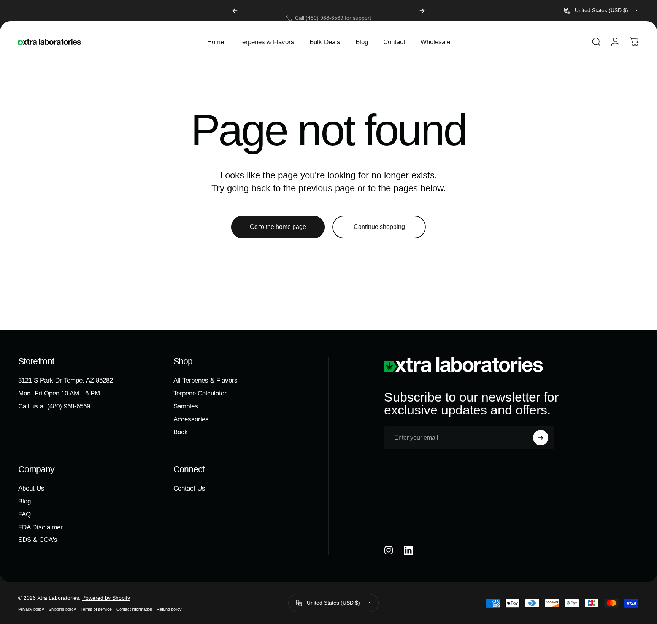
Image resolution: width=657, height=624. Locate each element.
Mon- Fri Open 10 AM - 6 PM (59, 393)
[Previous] (235, 10)
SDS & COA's (37, 539)
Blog (24, 501)
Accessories (191, 419)
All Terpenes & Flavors (205, 380)
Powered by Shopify (106, 598)
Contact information (134, 609)
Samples (185, 406)
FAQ (24, 514)
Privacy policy (31, 609)
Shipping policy (62, 609)
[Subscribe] (540, 437)
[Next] (422, 10)
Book (180, 431)
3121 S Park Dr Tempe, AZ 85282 (65, 380)
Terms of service (96, 609)
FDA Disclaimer (40, 527)
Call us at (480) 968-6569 (54, 406)
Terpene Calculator (200, 393)
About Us (31, 488)
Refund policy (169, 609)
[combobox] (601, 10)
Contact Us (189, 488)
